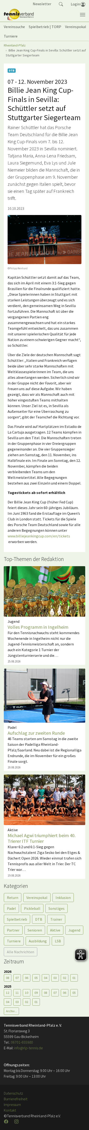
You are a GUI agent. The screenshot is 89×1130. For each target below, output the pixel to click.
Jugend (74, 930)
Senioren (35, 930)
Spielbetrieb (17, 919)
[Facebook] (6, 1121)
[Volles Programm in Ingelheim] (44, 591)
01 (74, 978)
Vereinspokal (36, 897)
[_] (44, 239)
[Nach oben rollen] (79, 1120)
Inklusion (63, 897)
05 (36, 978)
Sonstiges (56, 908)
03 (55, 978)
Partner (13, 930)
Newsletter (42, 3)
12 (7, 993)
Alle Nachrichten (20, 951)
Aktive (55, 930)
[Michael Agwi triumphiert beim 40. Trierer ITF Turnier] (44, 799)
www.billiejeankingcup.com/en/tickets (39, 536)
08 (7, 978)
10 (26, 993)
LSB (58, 941)
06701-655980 (22, 1042)
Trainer (56, 919)
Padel (11, 908)
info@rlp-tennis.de (28, 1048)
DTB (38, 919)
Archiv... (11, 1011)
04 (45, 978)
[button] (61, 4)
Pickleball (32, 908)
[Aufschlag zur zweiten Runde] (44, 695)
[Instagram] (17, 1121)
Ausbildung (38, 941)
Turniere (14, 941)
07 (17, 978)
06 (26, 978)
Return (12, 897)
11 (17, 993)
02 (64, 978)
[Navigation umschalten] (82, 15)
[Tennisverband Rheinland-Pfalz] (19, 15)
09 (36, 993)
